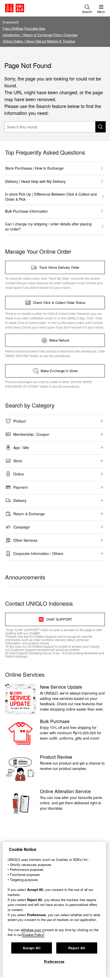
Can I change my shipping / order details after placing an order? (48, 226)
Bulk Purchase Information (26, 211)
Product (19, 421)
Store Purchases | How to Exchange (34, 168)
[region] (54, 909)
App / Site (21, 447)
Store (17, 460)
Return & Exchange (29, 513)
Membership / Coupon (31, 434)
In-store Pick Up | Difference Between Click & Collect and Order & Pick (51, 197)
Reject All (76, 947)
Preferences (54, 961)
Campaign (21, 527)
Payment (20, 487)
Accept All (32, 947)
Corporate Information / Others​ (38, 553)
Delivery (19, 500)
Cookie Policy (33, 934)
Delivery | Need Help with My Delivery (35, 181)
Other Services (25, 540)
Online (18, 474)
